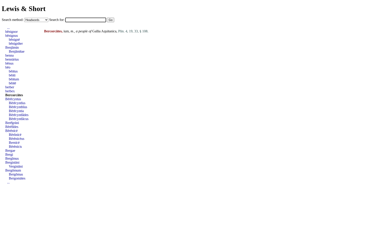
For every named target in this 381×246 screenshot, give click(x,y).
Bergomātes (17, 178)
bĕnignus (11, 35)
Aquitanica (108, 31)
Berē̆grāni (12, 123)
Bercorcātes (14, 95)
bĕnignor (11, 31)
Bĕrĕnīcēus (16, 139)
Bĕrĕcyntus (13, 99)
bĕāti (12, 75)
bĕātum (14, 79)
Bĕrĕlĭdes (11, 127)
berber (9, 87)
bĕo (7, 67)
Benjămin (12, 47)
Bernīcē (14, 142)
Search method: (13, 20)
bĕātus (13, 71)
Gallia (96, 31)
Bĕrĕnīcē (11, 131)
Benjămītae (16, 51)
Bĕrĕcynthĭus (18, 107)
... (8, 28)
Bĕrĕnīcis (15, 146)
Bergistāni (12, 162)
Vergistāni (16, 166)
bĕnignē (14, 39)
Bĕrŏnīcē (15, 135)
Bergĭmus (12, 158)
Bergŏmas (16, 174)
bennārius (12, 59)
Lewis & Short (24, 9)
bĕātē (12, 83)
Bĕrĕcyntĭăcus (18, 119)
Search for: (57, 20)
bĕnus (9, 63)
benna (9, 55)
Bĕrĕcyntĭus (17, 103)
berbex (10, 91)
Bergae (10, 150)
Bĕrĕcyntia (16, 111)
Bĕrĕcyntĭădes (18, 115)
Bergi (9, 154)
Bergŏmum (13, 170)
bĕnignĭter (16, 43)
